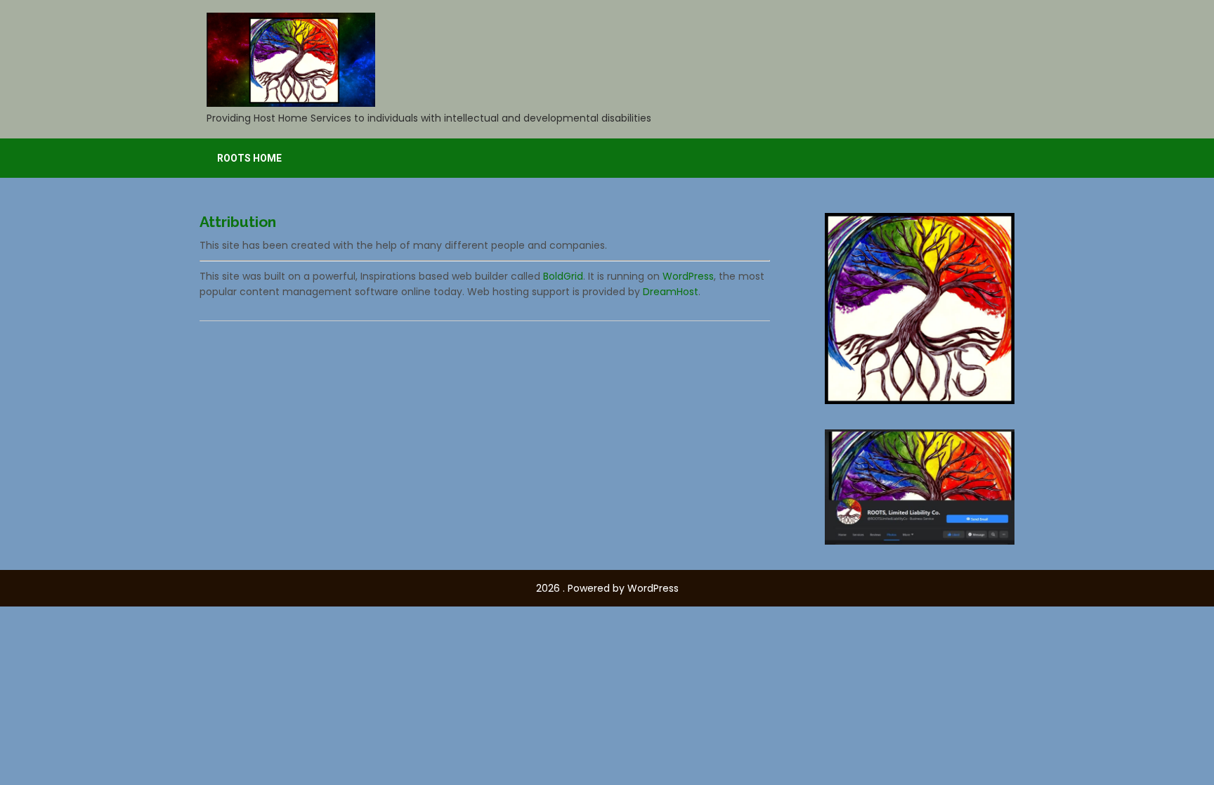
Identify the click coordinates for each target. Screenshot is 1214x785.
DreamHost (670, 292)
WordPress (688, 276)
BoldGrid (563, 276)
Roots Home (249, 158)
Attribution (238, 222)
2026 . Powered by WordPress (607, 588)
